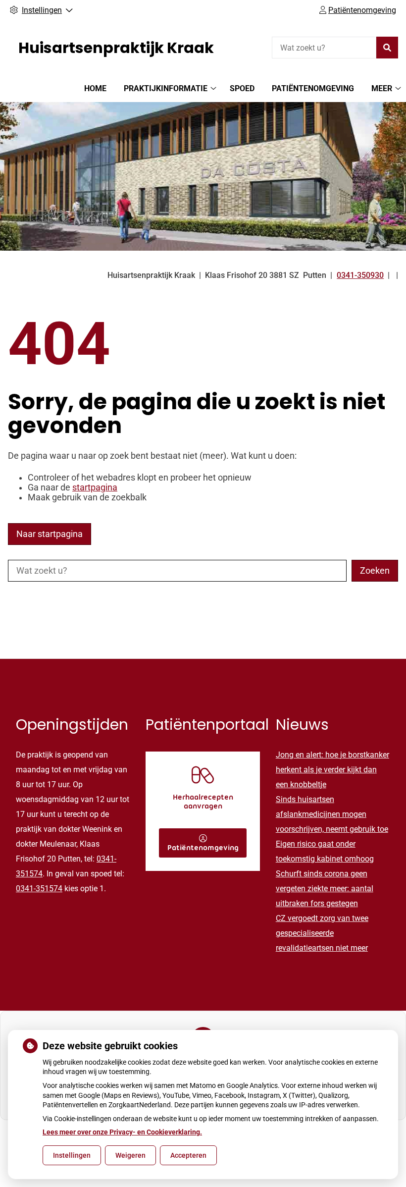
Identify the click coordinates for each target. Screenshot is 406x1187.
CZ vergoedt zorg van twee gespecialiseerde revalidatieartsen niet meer (322, 933)
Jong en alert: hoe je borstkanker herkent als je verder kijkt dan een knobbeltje (332, 769)
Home (95, 88)
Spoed (242, 88)
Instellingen (72, 1155)
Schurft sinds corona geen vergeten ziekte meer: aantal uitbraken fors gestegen (324, 888)
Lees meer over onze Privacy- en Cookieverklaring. (122, 1132)
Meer (381, 88)
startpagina (94, 487)
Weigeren (130, 1155)
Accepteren (188, 1155)
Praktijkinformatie (165, 88)
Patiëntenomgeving (313, 88)
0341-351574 (39, 888)
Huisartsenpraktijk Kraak (116, 47)
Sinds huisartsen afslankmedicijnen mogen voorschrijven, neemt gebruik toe (332, 814)
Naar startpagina (49, 534)
